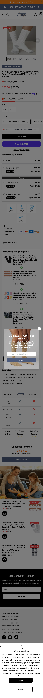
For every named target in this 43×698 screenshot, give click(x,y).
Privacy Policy (16, 676)
